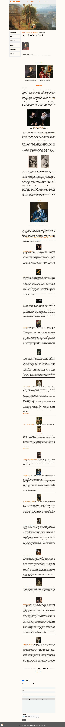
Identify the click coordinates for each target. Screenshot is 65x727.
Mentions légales (22, 725)
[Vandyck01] (25, 45)
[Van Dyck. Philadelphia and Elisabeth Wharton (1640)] (38, 639)
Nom (23, 685)
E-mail (23, 690)
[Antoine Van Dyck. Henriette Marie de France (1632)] (39, 383)
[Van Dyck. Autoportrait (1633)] (45, 71)
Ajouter (24, 719)
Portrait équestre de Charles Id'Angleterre (30, 459)
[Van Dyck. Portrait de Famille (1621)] (39, 272)
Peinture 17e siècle (34, 32)
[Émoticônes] (42, 699)
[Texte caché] (36, 699)
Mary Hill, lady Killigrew (27, 555)
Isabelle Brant (25, 327)
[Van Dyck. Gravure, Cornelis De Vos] (45, 161)
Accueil (28, 1)
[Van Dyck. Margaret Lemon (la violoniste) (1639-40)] (39, 582)
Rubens (54, 98)
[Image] (38, 699)
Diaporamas (41, 1)
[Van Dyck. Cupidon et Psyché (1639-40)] (39, 600)
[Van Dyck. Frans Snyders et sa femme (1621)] (38, 117)
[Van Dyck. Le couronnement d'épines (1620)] (39, 247)
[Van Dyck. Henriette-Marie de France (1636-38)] (38, 212)
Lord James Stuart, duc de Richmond (29, 501)
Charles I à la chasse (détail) (38, 433)
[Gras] (23, 699)
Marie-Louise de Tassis (27, 355)
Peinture (33, 1)
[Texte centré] (33, 699)
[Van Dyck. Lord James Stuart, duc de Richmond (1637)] (39, 497)
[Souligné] (26, 699)
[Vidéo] (39, 699)
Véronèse (53, 133)
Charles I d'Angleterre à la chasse (28, 424)
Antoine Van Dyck (38, 671)
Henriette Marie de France (27, 386)
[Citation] (31, 699)
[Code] (41, 699)
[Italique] (24, 699)
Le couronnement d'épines (27, 251)
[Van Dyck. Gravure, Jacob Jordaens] (33, 161)
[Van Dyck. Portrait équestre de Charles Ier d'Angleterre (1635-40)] (39, 455)
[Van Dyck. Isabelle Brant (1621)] (39, 323)
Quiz (37, 1)
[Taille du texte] (28, 699)
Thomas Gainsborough (38, 240)
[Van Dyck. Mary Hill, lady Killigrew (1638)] (39, 552)
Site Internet (24, 694)
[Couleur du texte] (30, 699)
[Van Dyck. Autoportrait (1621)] (30, 71)
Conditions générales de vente (32, 725)
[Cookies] (2, 725)
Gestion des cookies (42, 725)
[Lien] (35, 699)
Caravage (53, 234)
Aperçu (46, 699)
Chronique (46, 1)
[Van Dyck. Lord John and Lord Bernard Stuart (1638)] (39, 521)
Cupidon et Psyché (26, 604)
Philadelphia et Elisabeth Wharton (28, 644)
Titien (36, 133)
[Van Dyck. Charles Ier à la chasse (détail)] (39, 429)
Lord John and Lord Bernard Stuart (29, 525)
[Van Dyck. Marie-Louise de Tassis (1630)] (39, 352)
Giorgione (44, 133)
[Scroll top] (63, 725)
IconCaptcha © (37, 717)
